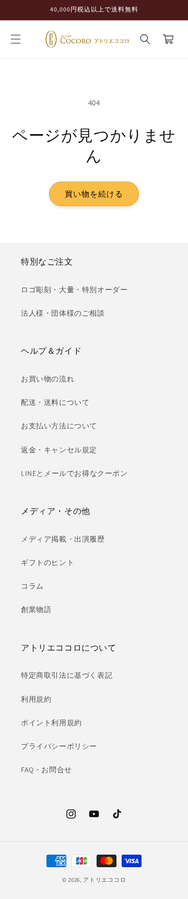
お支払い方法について (59, 425)
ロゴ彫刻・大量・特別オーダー (74, 289)
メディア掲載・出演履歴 (63, 539)
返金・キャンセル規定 (59, 449)
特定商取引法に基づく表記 (66, 675)
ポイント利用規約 (51, 722)
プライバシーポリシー (59, 746)
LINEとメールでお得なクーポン (74, 473)
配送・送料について (55, 402)
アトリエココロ (104, 879)
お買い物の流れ (47, 378)
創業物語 (36, 609)
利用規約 (36, 699)
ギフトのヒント (47, 562)
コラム (32, 586)
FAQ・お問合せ (46, 769)
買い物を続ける (94, 194)
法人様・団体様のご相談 (63, 313)
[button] (15, 39)
